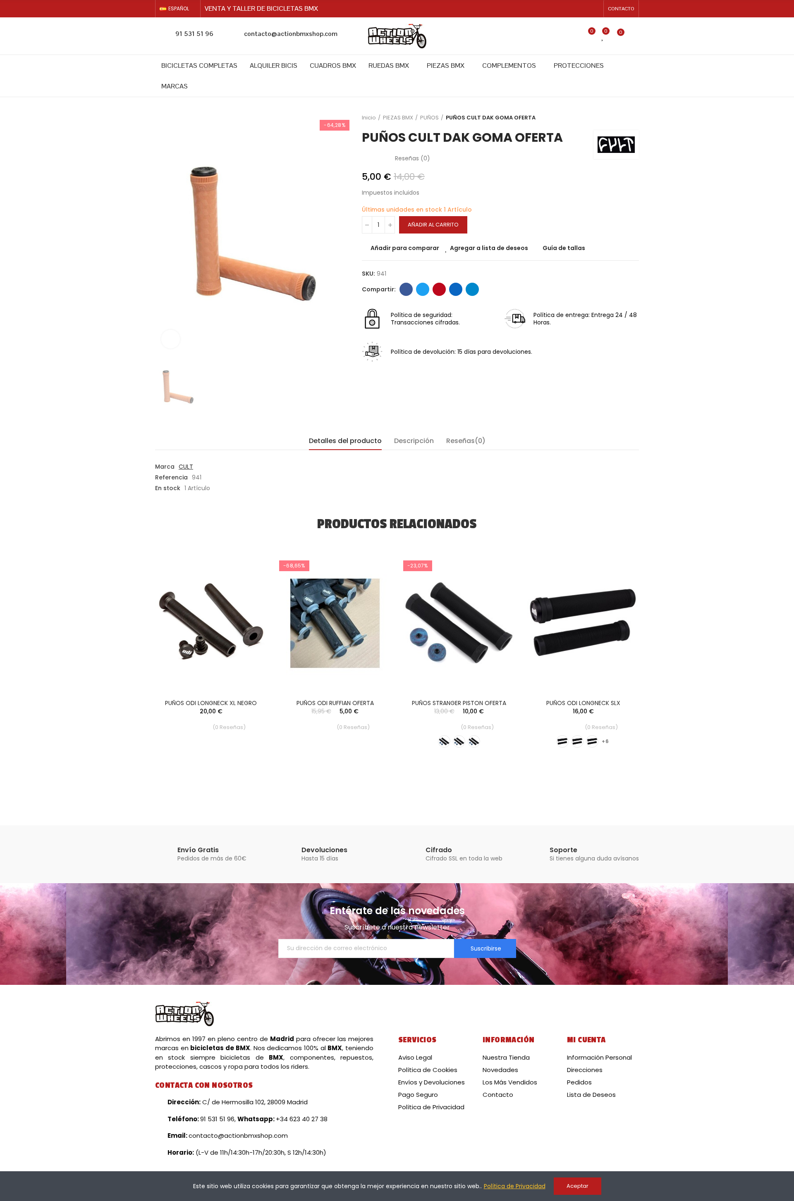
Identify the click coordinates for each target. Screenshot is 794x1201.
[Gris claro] (577, 741)
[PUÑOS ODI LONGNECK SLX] (583, 623)
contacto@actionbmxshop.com (290, 33)
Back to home (622, 118)
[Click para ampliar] (170, 339)
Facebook (406, 289)
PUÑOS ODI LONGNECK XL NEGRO (211, 703)
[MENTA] (474, 741)
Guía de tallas (564, 248)
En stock (167, 488)
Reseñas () (412, 158)
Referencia (171, 477)
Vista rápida (246, 602)
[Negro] (459, 741)
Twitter (422, 289)
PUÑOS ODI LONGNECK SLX (583, 703)
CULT (186, 466)
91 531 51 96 (194, 33)
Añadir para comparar (405, 248)
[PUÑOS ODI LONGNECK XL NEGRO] (211, 623)
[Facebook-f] (581, 8)
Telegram (472, 289)
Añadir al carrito (433, 225)
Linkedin (455, 289)
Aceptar (577, 1186)
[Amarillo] (444, 741)
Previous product (612, 118)
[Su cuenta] (635, 36)
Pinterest (439, 289)
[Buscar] (571, 36)
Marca (165, 466)
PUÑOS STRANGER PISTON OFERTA (459, 703)
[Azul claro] (562, 741)
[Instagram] (594, 8)
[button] (621, 8)
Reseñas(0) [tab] (465, 441)
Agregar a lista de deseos (489, 248)
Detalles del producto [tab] (345, 441)
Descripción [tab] (414, 441)
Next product (633, 118)
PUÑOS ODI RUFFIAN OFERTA (335, 703)
